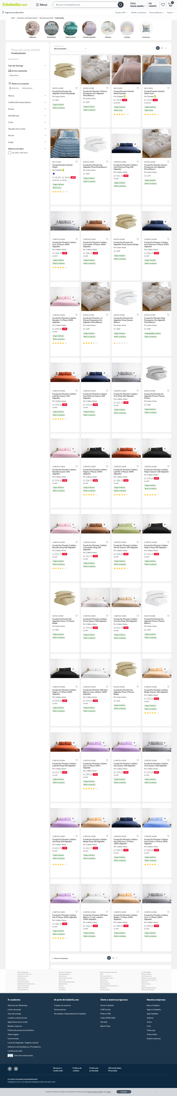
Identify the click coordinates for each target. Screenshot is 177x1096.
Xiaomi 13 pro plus (22, 976)
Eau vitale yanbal (105, 984)
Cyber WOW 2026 (107, 1018)
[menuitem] (119, 12)
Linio (149, 1026)
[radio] (115, 114)
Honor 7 (61, 986)
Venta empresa (60, 1009)
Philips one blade (146, 974)
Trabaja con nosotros (62, 1005)
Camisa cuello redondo (65, 978)
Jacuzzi (143, 986)
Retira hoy (15, 88)
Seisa (101, 974)
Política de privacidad (93, 1069)
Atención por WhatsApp (17, 1005)
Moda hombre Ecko (105, 976)
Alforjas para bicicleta (147, 989)
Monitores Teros (104, 989)
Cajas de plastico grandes (148, 987)
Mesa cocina (103, 980)
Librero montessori (23, 987)
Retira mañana (27, 88)
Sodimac (150, 1018)
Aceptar (124, 1092)
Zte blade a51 (21, 978)
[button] (88, 4)
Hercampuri (62, 989)
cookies (108, 1092)
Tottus (149, 1022)
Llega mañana (14, 75)
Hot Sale (103, 1022)
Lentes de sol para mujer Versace (109, 986)
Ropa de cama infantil (46, 18)
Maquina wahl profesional (149, 980)
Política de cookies (77, 1069)
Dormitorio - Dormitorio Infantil (27, 18)
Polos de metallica (22, 989)
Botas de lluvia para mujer (148, 978)
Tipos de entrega (14, 1014)
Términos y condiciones (58, 1069)
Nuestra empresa (154, 1038)
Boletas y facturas (15, 1026)
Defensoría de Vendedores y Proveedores (24, 1047)
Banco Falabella (153, 1005)
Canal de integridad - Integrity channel (23, 1043)
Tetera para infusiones (65, 972)
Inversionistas (13, 1038)
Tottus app (151, 1030)
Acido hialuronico (146, 976)
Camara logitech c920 (106, 978)
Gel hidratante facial (23, 982)
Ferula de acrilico (22, 980)
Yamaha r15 (144, 982)
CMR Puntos (105, 1009)
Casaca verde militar (23, 986)
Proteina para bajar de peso (67, 982)
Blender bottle (63, 984)
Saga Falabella (152, 1014)
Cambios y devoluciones (17, 1018)
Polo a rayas (62, 980)
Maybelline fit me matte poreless (26, 984)
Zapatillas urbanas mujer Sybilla (109, 972)
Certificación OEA (15, 1051)
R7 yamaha (62, 987)
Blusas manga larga (22, 972)
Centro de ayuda (14, 1009)
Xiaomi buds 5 (104, 982)
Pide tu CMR (105, 1014)
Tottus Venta (152, 1034)
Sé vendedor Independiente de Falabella (70, 1014)
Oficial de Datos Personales (114, 1069)
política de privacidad (95, 1092)
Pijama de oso (63, 976)
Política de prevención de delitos (21, 1030)
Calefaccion (103, 987)
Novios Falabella (107, 1005)
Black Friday (105, 1026)
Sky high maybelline (64, 974)
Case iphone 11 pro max (24, 974)
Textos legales (13, 1034)
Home (13, 18)
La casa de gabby (146, 972)
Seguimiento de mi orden (18, 1022)
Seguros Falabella (154, 1009)
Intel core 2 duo (146, 984)
